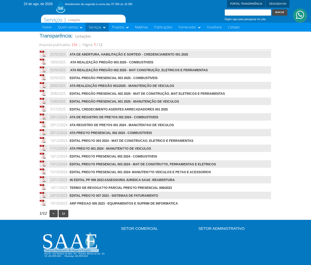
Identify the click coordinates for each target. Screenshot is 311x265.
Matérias (141, 27)
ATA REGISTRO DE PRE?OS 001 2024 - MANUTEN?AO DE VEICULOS (122, 125)
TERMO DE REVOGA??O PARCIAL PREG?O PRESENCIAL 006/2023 (121, 188)
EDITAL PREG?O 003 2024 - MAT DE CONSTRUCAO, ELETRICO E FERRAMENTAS (131, 140)
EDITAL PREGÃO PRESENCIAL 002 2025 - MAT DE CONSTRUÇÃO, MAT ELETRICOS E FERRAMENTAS (147, 93)
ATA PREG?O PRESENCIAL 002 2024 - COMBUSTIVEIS (111, 133)
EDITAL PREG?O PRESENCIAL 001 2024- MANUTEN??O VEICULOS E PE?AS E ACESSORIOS (140, 172)
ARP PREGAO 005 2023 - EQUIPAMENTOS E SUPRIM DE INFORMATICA (124, 203)
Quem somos (68, 27)
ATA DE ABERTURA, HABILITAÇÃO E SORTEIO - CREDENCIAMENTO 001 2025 (129, 54)
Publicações (163, 27)
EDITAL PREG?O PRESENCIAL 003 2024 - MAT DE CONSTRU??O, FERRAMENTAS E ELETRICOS (143, 164)
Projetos (118, 27)
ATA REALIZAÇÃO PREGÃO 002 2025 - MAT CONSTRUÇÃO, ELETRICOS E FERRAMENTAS (139, 70)
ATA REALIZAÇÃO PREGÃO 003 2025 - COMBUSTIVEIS (111, 62)
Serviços (95, 27)
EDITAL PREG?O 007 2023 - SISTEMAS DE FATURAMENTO (114, 195)
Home (47, 27)
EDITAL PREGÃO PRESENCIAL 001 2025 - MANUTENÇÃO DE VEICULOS (124, 101)
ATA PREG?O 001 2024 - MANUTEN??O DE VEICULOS (110, 148)
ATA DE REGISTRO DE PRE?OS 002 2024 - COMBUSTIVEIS (114, 117)
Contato (233, 27)
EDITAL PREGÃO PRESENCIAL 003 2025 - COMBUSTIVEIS (114, 78)
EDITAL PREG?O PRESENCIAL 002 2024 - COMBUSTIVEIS (113, 156)
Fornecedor (188, 27)
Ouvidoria (214, 27)
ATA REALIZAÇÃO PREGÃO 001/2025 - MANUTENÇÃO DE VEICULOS (122, 86)
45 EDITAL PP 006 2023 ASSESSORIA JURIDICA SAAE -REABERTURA (122, 180)
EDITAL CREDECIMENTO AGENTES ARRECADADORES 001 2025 (119, 109)
